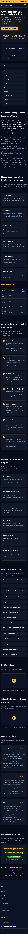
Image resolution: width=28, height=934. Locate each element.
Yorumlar (6, 99)
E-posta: (7, 920)
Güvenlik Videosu (8, 95)
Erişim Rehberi (7, 79)
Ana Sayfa (3, 65)
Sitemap (3, 889)
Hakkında (3, 886)
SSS (24, 65)
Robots (3, 891)
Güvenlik (6, 83)
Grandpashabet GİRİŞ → (9, 28)
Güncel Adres (7, 103)
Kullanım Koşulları (5, 910)
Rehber (21, 65)
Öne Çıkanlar (7, 76)
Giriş (5, 72)
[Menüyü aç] (25, 5)
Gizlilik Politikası (5, 913)
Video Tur (6, 91)
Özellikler (17, 65)
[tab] (14, 580)
